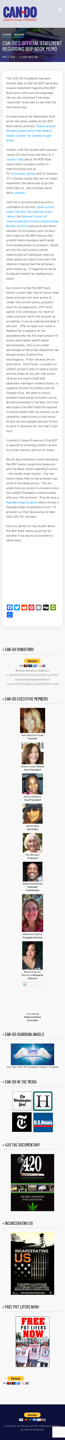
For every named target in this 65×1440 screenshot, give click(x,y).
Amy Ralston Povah (32, 735)
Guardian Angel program (22, 503)
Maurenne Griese (32, 934)
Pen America (35, 212)
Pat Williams (32, 855)
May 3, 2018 (9, 57)
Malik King (29, 884)
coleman (19, 193)
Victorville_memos (23, 174)
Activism (7, 34)
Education (19, 34)
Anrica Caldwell (33, 797)
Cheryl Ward (32, 826)
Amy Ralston (30, 57)
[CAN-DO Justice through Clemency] (20, 14)
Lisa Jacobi (32, 1014)
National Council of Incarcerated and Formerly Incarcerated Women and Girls (32, 221)
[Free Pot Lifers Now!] (32, 1342)
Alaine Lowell (28, 766)
